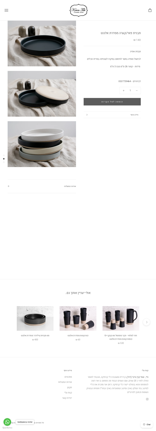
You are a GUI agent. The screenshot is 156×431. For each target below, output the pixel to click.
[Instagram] (147, 399)
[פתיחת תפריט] (6, 10)
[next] (146, 322)
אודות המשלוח (70, 186)
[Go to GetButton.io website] (7, 428)
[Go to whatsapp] (7, 422)
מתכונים (68, 377)
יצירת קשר (67, 398)
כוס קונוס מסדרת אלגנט (78, 335)
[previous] (9, 322)
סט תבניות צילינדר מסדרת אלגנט (35, 335)
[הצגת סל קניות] (150, 10)
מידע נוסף (134, 114)
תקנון (69, 387)
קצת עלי (68, 392)
